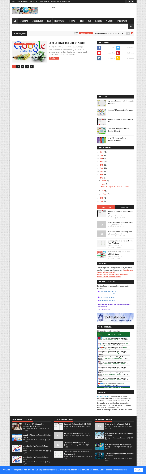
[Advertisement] (115, 78)
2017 (101, 178)
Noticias (72, 21)
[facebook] (126, 1)
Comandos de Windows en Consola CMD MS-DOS (100, 33)
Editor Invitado (66, 2)
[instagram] (132, 1)
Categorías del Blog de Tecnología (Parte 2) (120, 222)
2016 (102, 174)
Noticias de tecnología (23, 2)
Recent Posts (106, 207)
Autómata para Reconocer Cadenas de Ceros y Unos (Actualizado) (120, 242)
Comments (124, 207)
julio (103, 190)
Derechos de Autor (44, 2)
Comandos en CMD (79, 33)
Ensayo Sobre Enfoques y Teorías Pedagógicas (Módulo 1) (117, 139)
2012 (102, 161)
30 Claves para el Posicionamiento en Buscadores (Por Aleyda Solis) (33, 425)
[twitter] (129, 1)
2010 (102, 155)
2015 (102, 171)
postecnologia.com (103, 396)
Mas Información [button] (120, 470)
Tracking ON (120, 387)
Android (82, 21)
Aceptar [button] (138, 470)
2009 (102, 152)
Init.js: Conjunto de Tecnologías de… (113, 358)
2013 (102, 165)
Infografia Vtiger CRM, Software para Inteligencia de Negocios (119, 434)
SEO (89, 21)
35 (27, 66)
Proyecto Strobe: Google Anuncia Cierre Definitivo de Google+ (119, 253)
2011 (101, 158)
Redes (49, 21)
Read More (53, 58)
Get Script (106, 387)
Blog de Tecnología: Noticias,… (111, 339)
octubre (105, 194)
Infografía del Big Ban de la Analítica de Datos (118, 444)
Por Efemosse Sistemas (104, 309)
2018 (102, 198)
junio (104, 184)
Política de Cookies (56, 2)
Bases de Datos (37, 21)
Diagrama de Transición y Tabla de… (113, 369)
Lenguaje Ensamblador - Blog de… (112, 353)
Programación (59, 21)
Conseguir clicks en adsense (24, 44)
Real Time (113, 387)
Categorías (24, 21)
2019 (102, 201)
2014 (102, 168)
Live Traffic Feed (114, 334)
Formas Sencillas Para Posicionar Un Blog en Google (35, 447)
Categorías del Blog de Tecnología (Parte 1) (120, 231)
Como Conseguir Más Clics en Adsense (67, 43)
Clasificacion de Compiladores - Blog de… (114, 363)
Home (13, 2)
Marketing (98, 21)
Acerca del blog (34, 2)
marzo (104, 180)
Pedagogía (109, 21)
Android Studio (130, 33)
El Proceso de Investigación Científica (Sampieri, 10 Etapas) (118, 129)
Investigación (122, 21)
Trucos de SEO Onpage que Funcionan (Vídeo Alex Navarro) (37, 436)
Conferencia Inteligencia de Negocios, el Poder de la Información (119, 454)
